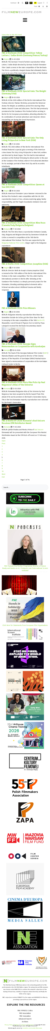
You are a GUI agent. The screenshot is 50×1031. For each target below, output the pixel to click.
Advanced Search (25, 1019)
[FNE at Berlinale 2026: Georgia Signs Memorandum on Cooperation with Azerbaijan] (13, 335)
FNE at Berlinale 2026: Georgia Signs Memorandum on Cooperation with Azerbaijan (23, 345)
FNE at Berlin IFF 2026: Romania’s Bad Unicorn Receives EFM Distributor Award (23, 422)
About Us (31, 1025)
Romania (7, 389)
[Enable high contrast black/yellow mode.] (31, 3)
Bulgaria (7, 229)
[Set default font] (43, 6)
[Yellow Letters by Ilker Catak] (13, 44)
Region (6, 59)
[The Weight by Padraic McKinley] (13, 82)
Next (3, 474)
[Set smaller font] (39, 6)
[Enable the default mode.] (18, 3)
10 (2, 471)
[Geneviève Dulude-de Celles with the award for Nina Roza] (13, 299)
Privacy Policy (9, 1025)
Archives (25, 1022)
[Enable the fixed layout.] (44, 3)
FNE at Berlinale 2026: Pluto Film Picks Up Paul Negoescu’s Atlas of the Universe (23, 383)
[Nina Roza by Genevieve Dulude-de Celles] (13, 214)
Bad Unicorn (38, 430)
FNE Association (25, 1013)
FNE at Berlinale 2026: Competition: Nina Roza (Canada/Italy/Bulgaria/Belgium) (23, 224)
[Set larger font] (47, 6)
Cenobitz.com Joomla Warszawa (32, 1028)
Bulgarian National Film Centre (13, 243)
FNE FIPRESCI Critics (25, 1011)
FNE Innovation (25, 1016)
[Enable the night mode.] (22, 3)
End (3, 477)
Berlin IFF (40, 320)
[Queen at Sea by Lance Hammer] (13, 176)
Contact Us (23, 1025)
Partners (16, 1025)
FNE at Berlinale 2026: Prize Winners (19, 308)
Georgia (7, 350)
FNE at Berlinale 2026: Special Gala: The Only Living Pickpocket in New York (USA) (23, 139)
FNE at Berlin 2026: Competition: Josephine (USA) (25, 264)
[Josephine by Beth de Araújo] (13, 255)
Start (3, 441)
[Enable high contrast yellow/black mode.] (35, 3)
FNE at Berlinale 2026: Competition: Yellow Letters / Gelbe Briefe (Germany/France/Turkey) (24, 54)
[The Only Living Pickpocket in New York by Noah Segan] (13, 129)
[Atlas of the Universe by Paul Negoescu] (13, 373)
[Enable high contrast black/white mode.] (26, 3)
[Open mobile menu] (25, 20)
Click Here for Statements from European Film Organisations (25, 625)
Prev (3, 444)
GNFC (46, 353)
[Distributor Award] (13, 412)
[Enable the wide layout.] (47, 3)
